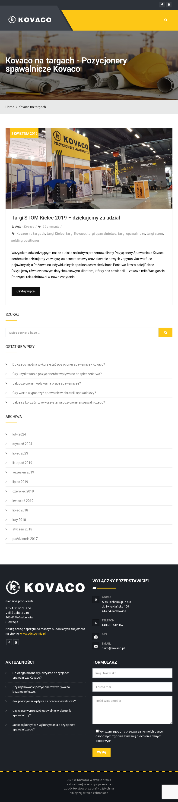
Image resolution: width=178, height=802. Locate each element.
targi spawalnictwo (101, 233)
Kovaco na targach (32, 107)
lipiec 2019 (20, 482)
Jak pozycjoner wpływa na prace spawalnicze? (47, 383)
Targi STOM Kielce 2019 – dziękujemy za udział (66, 218)
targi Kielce (55, 233)
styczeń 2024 (22, 444)
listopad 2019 (22, 463)
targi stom (155, 233)
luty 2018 (19, 520)
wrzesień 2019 (23, 472)
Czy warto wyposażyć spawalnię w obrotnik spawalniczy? (54, 393)
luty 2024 (19, 434)
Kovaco (29, 226)
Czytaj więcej (25, 291)
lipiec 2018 (20, 510)
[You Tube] (16, 642)
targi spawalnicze (131, 233)
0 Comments (50, 226)
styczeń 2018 (22, 529)
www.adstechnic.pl (33, 633)
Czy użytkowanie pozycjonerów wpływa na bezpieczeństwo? (57, 374)
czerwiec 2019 (23, 491)
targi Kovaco (76, 233)
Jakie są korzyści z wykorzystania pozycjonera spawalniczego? (59, 402)
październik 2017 (25, 539)
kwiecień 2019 (23, 501)
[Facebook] (9, 642)
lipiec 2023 (20, 453)
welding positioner (25, 240)
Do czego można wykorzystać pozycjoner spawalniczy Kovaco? (59, 364)
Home (10, 107)
